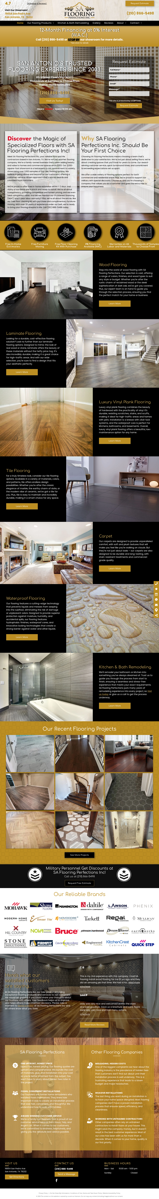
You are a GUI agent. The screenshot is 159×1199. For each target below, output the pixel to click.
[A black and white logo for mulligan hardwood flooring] (143, 918)
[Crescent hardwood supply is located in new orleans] (66, 943)
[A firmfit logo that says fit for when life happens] (41, 943)
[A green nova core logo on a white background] (41, 931)
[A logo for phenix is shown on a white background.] (143, 906)
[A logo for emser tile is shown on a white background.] (41, 918)
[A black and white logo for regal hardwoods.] (117, 918)
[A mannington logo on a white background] (66, 906)
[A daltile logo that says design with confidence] (92, 906)
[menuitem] (20, 23)
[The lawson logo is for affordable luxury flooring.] (117, 906)
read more (134, 982)
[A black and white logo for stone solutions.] (15, 943)
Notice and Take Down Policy (92, 1193)
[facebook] (56, 1181)
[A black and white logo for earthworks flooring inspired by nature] (143, 931)
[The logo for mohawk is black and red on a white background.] (15, 906)
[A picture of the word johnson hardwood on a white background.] (92, 931)
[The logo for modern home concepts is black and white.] (15, 918)
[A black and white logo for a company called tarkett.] (92, 918)
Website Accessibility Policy (111, 1193)
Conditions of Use (76, 1193)
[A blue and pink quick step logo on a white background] (143, 943)
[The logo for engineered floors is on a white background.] (92, 943)
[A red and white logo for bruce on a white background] (66, 931)
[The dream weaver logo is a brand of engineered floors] (117, 931)
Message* (114, 89)
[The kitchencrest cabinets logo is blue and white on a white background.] (117, 943)
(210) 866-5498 (140, 13)
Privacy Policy (43, 1193)
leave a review (26, 1005)
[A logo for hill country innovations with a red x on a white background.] (15, 931)
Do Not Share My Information (59, 1193)
